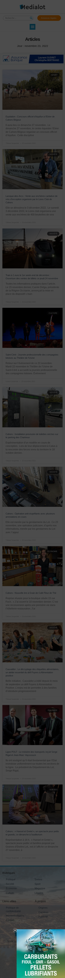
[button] (15, 930)
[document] (32, 489)
